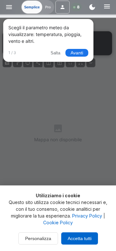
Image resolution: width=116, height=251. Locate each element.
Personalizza (38, 238)
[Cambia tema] (92, 7)
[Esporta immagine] (7, 62)
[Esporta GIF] (17, 62)
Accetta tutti (80, 238)
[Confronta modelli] (48, 63)
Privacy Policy (87, 215)
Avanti (77, 52)
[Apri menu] (9, 7)
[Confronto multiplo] (59, 63)
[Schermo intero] (70, 62)
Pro (48, 7)
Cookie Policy (58, 222)
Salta (55, 53)
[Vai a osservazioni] (27, 62)
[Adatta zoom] (80, 62)
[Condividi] (38, 62)
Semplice (32, 7)
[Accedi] (62, 7)
